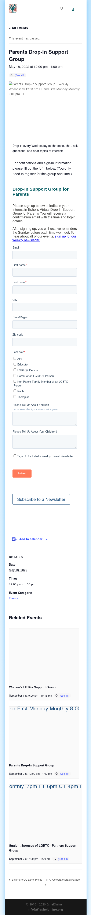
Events (13, 598)
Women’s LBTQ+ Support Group (32, 687)
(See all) (20, 75)
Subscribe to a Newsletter (41, 499)
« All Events (18, 27)
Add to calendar (30, 539)
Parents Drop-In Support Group (31, 765)
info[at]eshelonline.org (45, 909)
